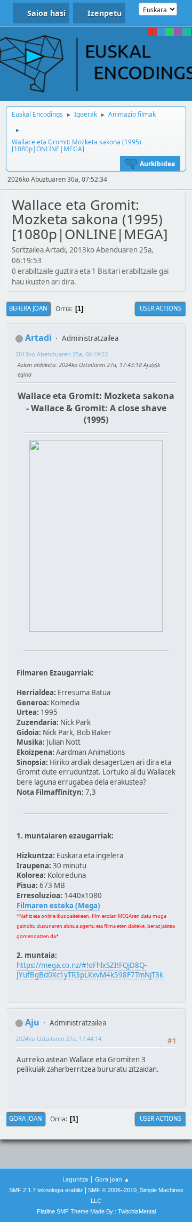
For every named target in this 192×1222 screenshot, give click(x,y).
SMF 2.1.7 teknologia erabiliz (46, 1190)
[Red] (152, 32)
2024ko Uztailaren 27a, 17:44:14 (58, 1038)
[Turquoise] (186, 32)
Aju (32, 1022)
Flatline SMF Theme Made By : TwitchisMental (96, 1211)
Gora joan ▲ (112, 1179)
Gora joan (25, 1118)
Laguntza (75, 1179)
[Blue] (161, 32)
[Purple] (178, 32)
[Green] (169, 32)
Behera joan (28, 308)
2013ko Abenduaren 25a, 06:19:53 (61, 354)
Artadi (38, 338)
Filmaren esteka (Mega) (58, 905)
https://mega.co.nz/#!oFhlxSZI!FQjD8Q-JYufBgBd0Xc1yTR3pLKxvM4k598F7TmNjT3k (90, 970)
